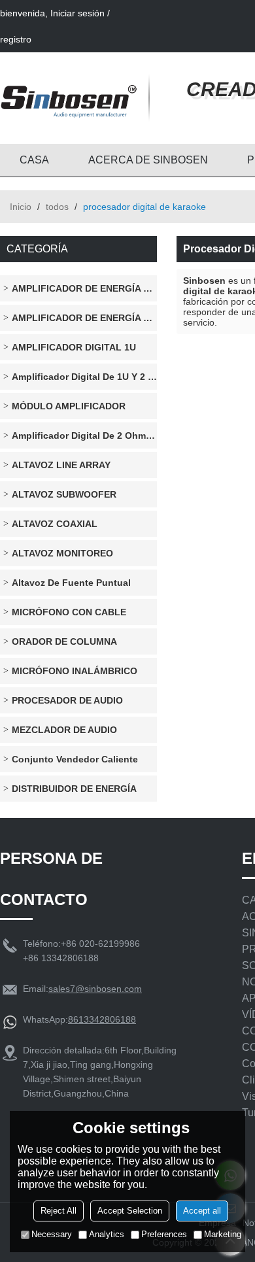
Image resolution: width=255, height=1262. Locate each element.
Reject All (58, 1211)
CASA (34, 159)
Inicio (20, 206)
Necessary (51, 1234)
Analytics (106, 1234)
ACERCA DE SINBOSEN (148, 159)
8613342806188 (102, 1019)
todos (57, 206)
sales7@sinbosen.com (95, 988)
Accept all (202, 1211)
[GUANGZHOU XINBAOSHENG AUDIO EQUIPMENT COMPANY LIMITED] (68, 98)
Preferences (164, 1234)
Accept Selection (129, 1211)
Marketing (222, 1234)
